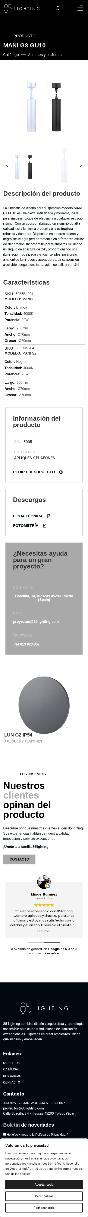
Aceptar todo (44, 1184)
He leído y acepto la (37, 1135)
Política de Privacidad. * (51, 1135)
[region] (44, 1177)
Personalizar (44, 1196)
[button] (80, 8)
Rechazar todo (44, 1207)
